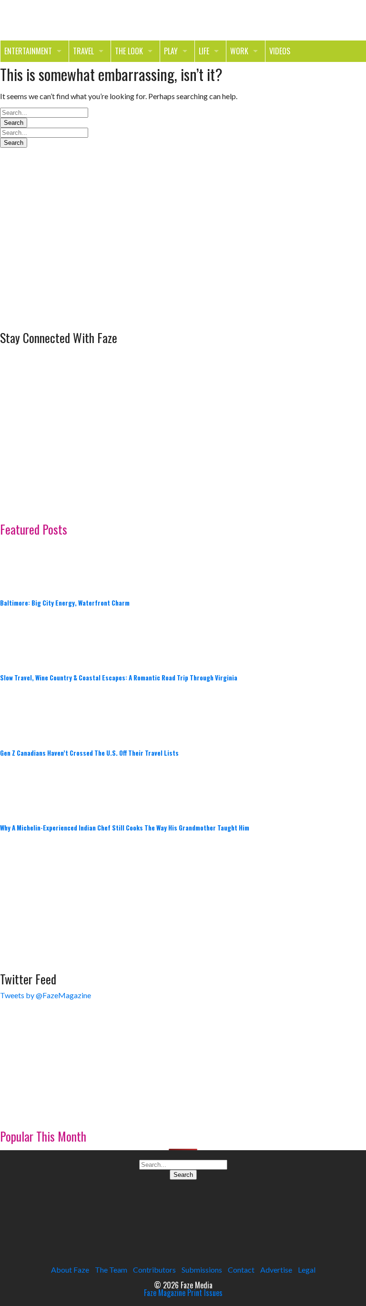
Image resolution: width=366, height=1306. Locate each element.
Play (171, 51)
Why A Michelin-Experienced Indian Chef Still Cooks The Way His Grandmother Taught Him (124, 827)
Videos (279, 51)
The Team (111, 1269)
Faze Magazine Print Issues (183, 1292)
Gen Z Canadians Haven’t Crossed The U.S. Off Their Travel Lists (89, 753)
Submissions (202, 1269)
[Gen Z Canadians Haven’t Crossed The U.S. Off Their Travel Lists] (24, 714)
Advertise (276, 1269)
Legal (306, 1269)
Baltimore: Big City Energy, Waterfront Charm (65, 602)
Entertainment (28, 51)
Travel (83, 51)
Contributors (154, 1269)
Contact (241, 1269)
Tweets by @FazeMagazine (45, 995)
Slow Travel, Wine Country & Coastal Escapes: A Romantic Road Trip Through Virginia (118, 677)
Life (204, 51)
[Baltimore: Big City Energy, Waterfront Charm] (24, 563)
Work (239, 51)
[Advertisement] (71, 262)
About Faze (70, 1269)
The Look (129, 51)
